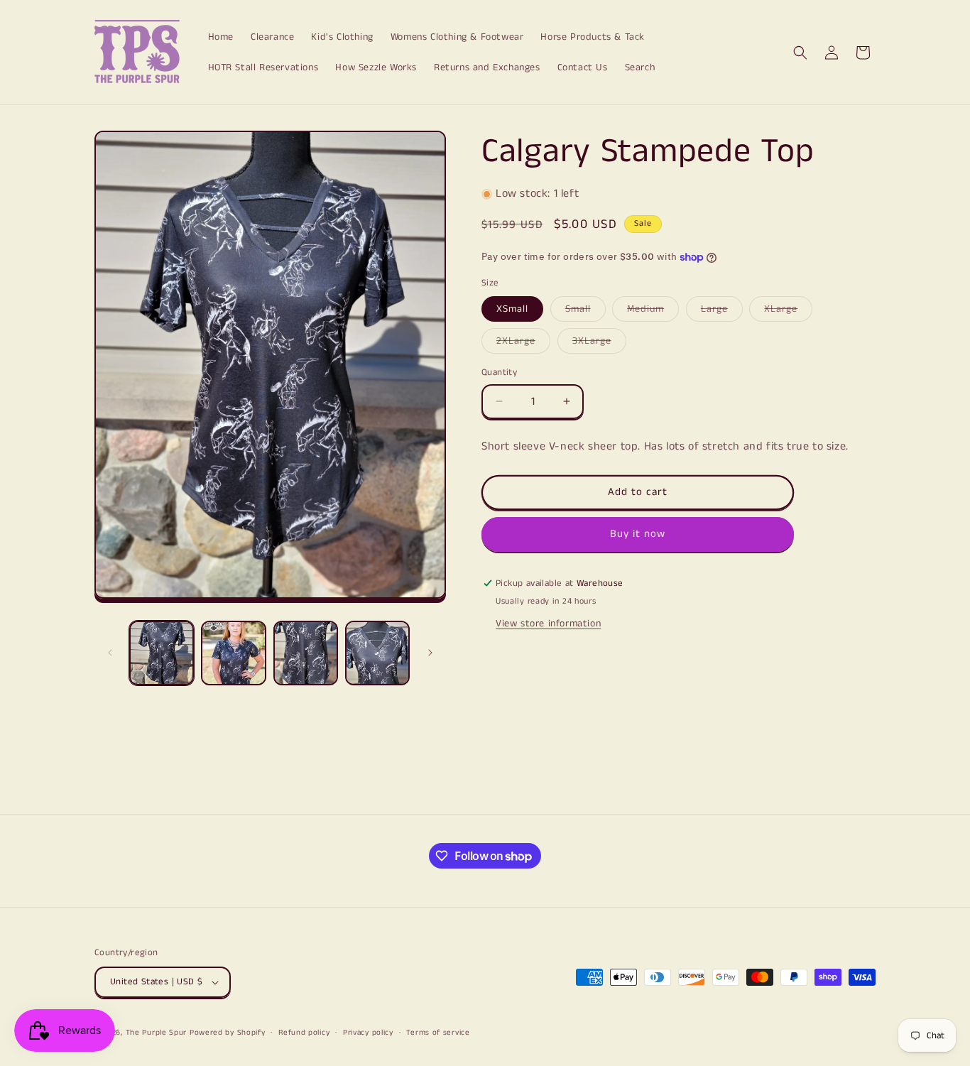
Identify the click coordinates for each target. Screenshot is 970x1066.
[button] (800, 52)
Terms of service (437, 1032)
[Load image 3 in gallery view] (305, 653)
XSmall (512, 309)
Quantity (499, 372)
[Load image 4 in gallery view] (377, 653)
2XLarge (523, 343)
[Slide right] (430, 652)
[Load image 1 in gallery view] (161, 653)
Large (722, 311)
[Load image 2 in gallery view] (233, 653)
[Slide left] (110, 652)
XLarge (788, 311)
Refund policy (303, 1032)
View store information (548, 623)
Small (585, 311)
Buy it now (637, 533)
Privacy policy (368, 1032)
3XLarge (599, 343)
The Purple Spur (156, 1032)
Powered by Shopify (228, 1032)
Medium (653, 311)
